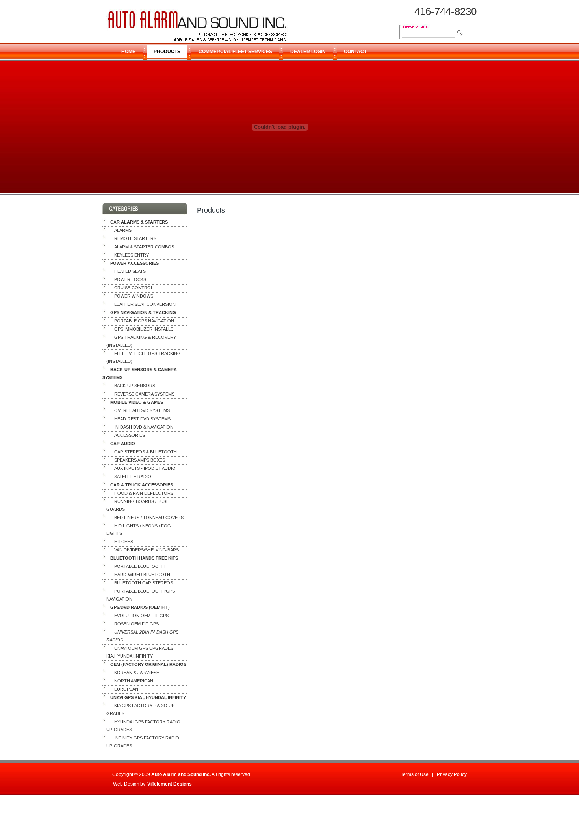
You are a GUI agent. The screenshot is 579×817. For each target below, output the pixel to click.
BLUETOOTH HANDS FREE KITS (144, 558)
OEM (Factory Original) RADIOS (148, 664)
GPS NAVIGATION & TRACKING (143, 313)
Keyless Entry (131, 255)
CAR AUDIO (122, 443)
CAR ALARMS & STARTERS (139, 222)
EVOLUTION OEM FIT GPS (141, 615)
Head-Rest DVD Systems (142, 418)
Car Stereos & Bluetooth (145, 451)
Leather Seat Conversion (145, 304)
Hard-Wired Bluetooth (142, 575)
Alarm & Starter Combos (144, 246)
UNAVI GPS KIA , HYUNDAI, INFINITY (148, 697)
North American (133, 680)
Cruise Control (133, 288)
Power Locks (130, 279)
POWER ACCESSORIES (134, 263)
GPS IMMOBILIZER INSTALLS (143, 329)
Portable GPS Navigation (144, 321)
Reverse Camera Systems (144, 394)
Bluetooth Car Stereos (143, 583)
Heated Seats (130, 271)
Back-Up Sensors (134, 385)
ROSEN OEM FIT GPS (136, 623)
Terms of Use (415, 774)
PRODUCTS (167, 51)
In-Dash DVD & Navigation (143, 427)
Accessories (129, 435)
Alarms (123, 230)
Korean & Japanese (136, 672)
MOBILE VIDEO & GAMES (136, 402)
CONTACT (355, 51)
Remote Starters (135, 238)
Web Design (126, 784)
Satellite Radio (132, 476)
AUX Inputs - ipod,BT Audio (145, 468)
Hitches (123, 542)
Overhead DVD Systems (142, 410)
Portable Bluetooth (139, 566)
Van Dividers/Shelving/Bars (146, 550)
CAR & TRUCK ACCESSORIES (141, 484)
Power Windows (133, 296)
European (126, 689)
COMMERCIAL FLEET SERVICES (235, 51)
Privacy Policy (452, 774)
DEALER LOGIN (308, 51)
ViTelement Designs (169, 784)
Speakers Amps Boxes (139, 460)
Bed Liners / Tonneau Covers (149, 517)
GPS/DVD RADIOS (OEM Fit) (140, 607)
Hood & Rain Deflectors (143, 493)
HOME (128, 51)
